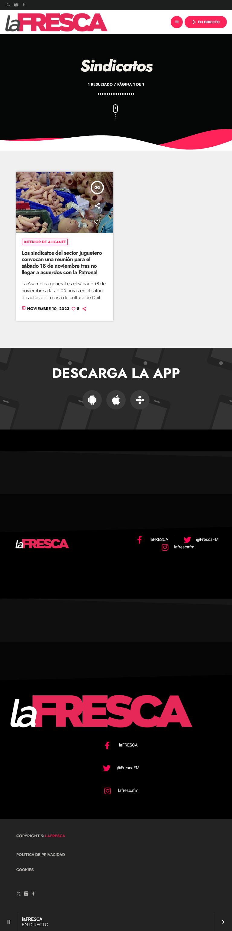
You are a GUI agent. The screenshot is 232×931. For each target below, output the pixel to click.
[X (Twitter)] (8, 5)
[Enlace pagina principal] (56, 22)
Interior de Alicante (45, 242)
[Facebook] (23, 5)
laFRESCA (54, 836)
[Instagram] (16, 5)
